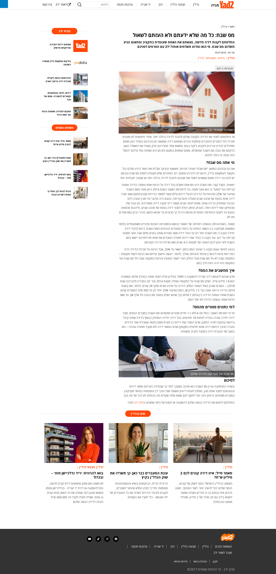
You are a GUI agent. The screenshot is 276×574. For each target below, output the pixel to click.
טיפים (221, 58)
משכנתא (211, 58)
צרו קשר (47, 4)
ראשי (232, 26)
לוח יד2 (138, 402)
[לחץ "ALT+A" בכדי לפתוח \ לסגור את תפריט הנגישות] (4, 4)
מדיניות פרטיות (181, 561)
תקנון (215, 561)
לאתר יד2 (61, 4)
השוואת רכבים (223, 546)
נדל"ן (196, 4)
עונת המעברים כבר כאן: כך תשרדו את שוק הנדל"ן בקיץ (139, 475)
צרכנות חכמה (125, 4)
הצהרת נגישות (200, 561)
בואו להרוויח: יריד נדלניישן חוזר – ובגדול (77, 475)
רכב (160, 4)
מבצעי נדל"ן (178, 4)
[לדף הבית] (223, 4)
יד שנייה (146, 4)
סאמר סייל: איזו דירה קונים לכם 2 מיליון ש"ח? (206, 475)
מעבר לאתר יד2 (223, 553)
